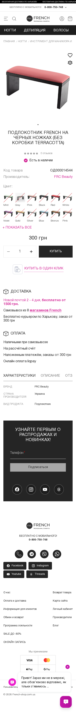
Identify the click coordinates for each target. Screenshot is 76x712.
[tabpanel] (38, 84)
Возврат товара (62, 592)
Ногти (10, 30)
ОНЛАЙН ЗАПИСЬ (14, 642)
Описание (50, 375)
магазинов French (45, 310)
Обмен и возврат (13, 617)
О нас (6, 592)
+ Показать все (17, 227)
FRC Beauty (63, 177)
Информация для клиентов (20, 609)
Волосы (61, 30)
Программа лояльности (17, 625)
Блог (56, 625)
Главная (9, 41)
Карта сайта (60, 601)
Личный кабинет (63, 609)
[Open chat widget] (66, 702)
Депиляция (34, 30)
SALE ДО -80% (12, 634)
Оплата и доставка (14, 601)
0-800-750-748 (53, 7)
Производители (62, 617)
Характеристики (19, 375)
